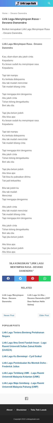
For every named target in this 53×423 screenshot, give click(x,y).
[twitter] (20, 278)
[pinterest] (33, 278)
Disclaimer (22, 410)
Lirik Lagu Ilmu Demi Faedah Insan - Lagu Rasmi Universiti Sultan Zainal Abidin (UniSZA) (24, 346)
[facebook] (8, 278)
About (9, 410)
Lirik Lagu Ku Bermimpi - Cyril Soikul (22, 356)
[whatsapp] (45, 278)
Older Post (44, 315)
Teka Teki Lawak (38, 410)
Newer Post (9, 315)
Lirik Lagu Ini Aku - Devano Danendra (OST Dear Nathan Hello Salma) (38, 300)
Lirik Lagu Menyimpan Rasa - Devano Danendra (13, 298)
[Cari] (49, 4)
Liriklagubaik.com (32, 419)
